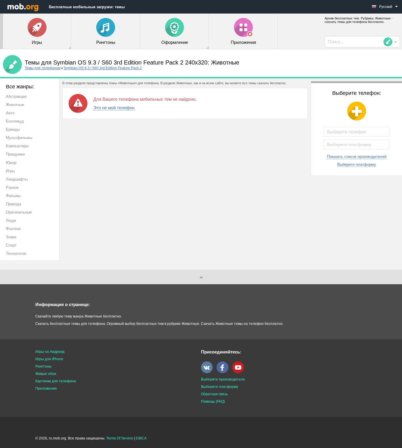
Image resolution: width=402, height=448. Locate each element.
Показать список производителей (356, 156)
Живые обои (45, 374)
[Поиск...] (389, 41)
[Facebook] (224, 372)
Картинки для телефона (55, 381)
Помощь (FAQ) (213, 401)
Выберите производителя (223, 379)
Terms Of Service (119, 438)
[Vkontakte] (208, 372)
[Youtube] (239, 372)
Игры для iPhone (49, 359)
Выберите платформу (356, 164)
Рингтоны (43, 366)
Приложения (46, 388)
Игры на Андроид (49, 352)
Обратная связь (214, 394)
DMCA (141, 438)
